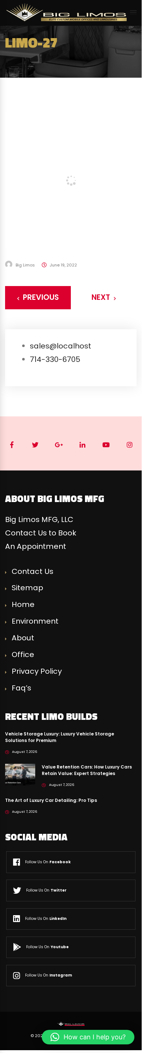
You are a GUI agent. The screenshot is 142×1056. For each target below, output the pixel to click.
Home (23, 604)
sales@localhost (60, 346)
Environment (35, 621)
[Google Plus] (59, 444)
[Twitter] (35, 444)
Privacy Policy (37, 671)
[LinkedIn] (82, 444)
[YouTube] (106, 444)
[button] (88, 1037)
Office (23, 654)
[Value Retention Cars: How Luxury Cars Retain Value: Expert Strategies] (20, 774)
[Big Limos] (67, 12)
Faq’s (21, 688)
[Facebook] (12, 444)
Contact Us (32, 571)
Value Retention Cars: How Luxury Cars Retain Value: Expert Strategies (87, 770)
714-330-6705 (55, 359)
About (23, 638)
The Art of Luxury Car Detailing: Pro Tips (51, 800)
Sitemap (27, 588)
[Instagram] (130, 444)
